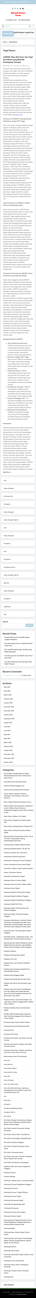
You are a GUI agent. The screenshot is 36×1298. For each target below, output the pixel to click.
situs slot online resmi (11, 1084)
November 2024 (9, 758)
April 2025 (7, 738)
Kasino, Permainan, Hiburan (13, 872)
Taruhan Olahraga (9, 1176)
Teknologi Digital (9, 1228)
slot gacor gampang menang (13, 1108)
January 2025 (8, 750)
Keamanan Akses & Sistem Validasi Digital (17, 884)
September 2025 (9, 719)
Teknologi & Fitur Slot (11, 1188)
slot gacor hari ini (9, 567)
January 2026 (8, 703)
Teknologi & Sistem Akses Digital (14, 1212)
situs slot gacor (9, 488)
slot (5, 480)
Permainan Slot (9, 1030)
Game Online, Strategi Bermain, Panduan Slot (18, 826)
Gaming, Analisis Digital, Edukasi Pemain (17, 845)
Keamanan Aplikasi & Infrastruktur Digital (17, 892)
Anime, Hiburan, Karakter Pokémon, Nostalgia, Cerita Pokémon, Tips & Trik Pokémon (16, 796)
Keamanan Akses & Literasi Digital (15, 880)
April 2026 (7, 691)
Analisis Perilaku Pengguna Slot (14, 786)
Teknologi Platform (10, 1247)
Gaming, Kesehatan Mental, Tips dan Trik (17, 849)
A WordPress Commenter (12, 675)
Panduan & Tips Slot (10, 959)
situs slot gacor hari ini (11, 520)
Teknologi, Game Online (11, 1251)
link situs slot (8, 496)
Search (5, 622)
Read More (6, 472)
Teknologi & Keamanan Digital (13, 1200)
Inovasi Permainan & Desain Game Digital (17, 864)
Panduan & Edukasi (10, 951)
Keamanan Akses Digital (12, 888)
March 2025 (7, 742)
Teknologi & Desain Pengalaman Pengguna (17, 1184)
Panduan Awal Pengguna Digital (14, 975)
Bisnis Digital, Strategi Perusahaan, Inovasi (17, 802)
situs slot (7, 1076)
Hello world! (27, 675)
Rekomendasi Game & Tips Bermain (15, 1056)
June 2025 (7, 730)
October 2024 (8, 762)
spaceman (7, 606)
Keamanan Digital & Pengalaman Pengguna (17, 900)
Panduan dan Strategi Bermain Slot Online (17, 979)
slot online (7, 1116)
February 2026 (8, 699)
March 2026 (7, 695)
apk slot (6, 583)
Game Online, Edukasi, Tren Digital (15, 816)
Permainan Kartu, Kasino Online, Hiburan (17, 1022)
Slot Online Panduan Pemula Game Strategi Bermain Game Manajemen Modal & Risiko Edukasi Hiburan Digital (17, 1122)
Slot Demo (7, 1100)
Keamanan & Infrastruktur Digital (14, 876)
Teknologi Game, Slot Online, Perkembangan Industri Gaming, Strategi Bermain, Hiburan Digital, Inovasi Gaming (18, 1241)
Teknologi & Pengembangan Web (14, 1204)
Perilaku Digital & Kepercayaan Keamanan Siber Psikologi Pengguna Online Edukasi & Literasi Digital (17, 1016)
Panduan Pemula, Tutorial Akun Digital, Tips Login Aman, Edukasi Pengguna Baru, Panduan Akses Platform (18, 1002)
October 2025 (8, 715)
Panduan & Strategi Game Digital (14, 955)
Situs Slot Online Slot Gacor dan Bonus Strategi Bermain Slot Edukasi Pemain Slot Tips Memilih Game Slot (17, 1090)
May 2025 (7, 734)
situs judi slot (8, 1064)
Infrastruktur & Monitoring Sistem (14, 856)
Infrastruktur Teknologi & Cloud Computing (17, 860)
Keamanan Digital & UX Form (13, 904)
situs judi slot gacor (10, 1068)
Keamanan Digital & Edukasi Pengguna (16, 896)
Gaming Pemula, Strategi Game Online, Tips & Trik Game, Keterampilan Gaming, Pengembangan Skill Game (18, 839)
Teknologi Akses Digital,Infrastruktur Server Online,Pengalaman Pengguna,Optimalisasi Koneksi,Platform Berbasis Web (18, 1222)
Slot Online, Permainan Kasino (13, 1152)
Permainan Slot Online (11, 1034)
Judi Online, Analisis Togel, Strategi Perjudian (18, 868)
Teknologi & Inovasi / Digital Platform (16, 1192)
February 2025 (8, 746)
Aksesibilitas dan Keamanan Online (15, 782)
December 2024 (9, 754)
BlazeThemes (22, 1294)
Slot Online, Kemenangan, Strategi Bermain (17, 1138)
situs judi (7, 1060)
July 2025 (7, 727)
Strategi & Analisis (10, 1172)
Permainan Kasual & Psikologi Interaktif (16, 1026)
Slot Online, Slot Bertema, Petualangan (16, 1162)
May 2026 (7, 687)
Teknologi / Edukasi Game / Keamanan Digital (18, 1180)
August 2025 (8, 722)
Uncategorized (8, 1277)
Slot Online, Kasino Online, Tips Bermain (17, 1134)
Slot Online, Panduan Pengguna (14, 1142)
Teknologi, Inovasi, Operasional (14, 1261)
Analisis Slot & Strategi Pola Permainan (16, 790)
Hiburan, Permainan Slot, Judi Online (15, 853)
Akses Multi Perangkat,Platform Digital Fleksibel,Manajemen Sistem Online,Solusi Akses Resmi (17, 776)
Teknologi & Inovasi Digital (12, 1196)
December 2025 (9, 707)
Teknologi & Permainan (11, 1208)
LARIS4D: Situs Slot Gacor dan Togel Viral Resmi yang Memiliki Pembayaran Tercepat (18, 59)
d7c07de (7, 66)
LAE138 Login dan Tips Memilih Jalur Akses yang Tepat (17, 2)
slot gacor (19, 115)
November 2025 (9, 711)
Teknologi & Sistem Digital (12, 1216)
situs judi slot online (10, 1072)
